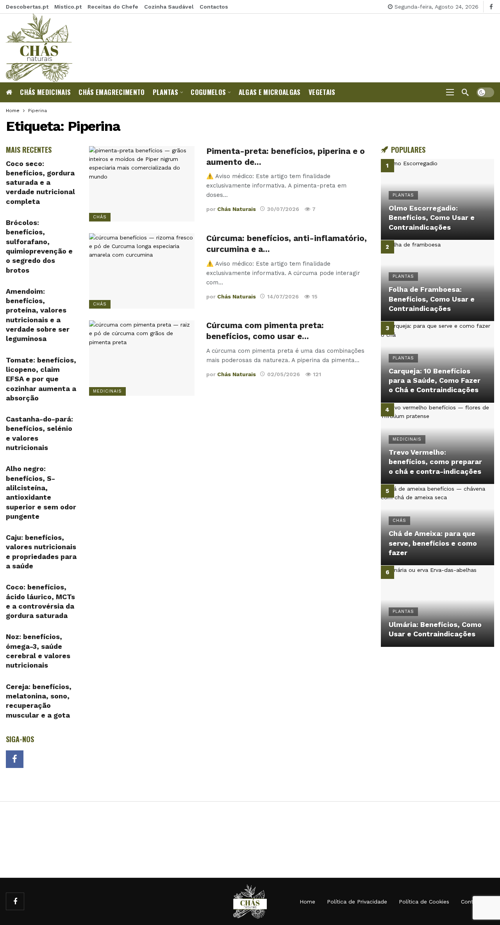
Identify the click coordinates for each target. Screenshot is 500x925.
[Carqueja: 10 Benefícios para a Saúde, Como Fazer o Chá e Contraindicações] (437, 361)
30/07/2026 (283, 209)
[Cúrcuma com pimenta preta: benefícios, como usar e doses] (142, 358)
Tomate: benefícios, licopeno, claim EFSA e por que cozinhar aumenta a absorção (41, 379)
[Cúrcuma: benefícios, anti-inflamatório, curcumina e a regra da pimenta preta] (142, 271)
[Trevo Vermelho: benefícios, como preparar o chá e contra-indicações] (437, 443)
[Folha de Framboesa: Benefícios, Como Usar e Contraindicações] (437, 280)
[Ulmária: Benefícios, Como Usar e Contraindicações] (437, 606)
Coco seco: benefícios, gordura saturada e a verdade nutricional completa (40, 182)
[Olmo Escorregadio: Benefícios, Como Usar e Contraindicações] (437, 199)
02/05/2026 (283, 374)
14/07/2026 (283, 296)
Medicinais (107, 391)
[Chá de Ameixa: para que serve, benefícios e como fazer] (437, 524)
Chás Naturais (236, 209)
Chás (100, 217)
